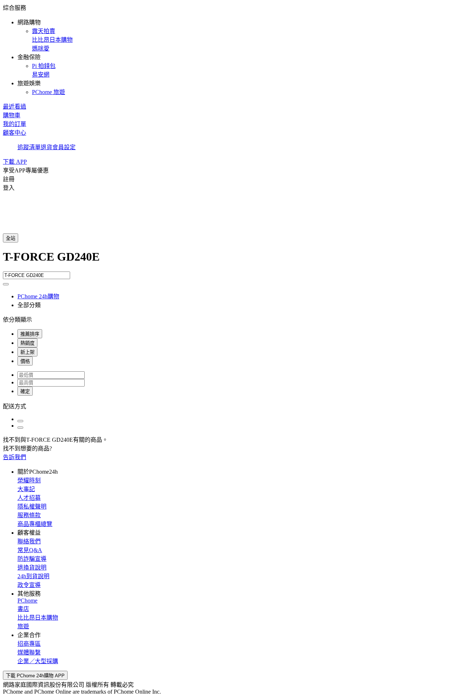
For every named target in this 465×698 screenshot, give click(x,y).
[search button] (6, 284)
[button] (232, 49)
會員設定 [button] (64, 147)
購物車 (11, 115)
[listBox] (232, 405)
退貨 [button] (46, 147)
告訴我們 (14, 457)
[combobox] (232, 260)
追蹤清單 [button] (29, 147)
